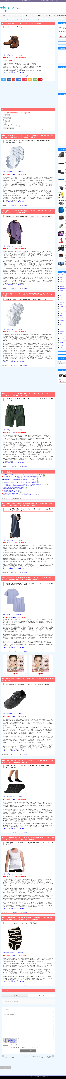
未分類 (61, 274)
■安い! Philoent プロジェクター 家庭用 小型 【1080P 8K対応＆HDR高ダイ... (19, 478)
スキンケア (62, 308)
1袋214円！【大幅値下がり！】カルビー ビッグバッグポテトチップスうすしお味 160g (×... (23, 474)
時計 (61, 327)
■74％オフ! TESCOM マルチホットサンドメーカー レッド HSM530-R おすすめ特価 (15, 1057)
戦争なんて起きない (9, 124)
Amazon (13, 57)
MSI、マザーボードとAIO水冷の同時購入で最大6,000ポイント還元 (17, 485)
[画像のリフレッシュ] (18, 1039)
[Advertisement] (28, 94)
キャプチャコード (12, 1044)
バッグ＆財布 (63, 317)
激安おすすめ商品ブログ (40, 130)
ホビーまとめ (63, 295)
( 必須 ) (5, 1009)
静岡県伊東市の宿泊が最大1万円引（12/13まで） (14, 488)
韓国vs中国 (7, 120)
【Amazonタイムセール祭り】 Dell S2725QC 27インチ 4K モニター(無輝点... (20, 481)
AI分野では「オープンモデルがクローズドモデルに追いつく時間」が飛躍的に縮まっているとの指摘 (25, 484)
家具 (61, 304)
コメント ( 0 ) (41, 995)
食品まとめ (62, 299)
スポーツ (62, 313)
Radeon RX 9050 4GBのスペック (10, 490)
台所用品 (62, 302)
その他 (61, 345)
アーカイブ (60, 361)
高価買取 (62, 342)
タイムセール (63, 340)
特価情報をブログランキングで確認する (14, 55)
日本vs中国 (7, 115)
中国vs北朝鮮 (7, 118)
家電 (61, 277)
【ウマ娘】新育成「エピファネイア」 (11, 491)
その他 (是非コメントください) (12, 126)
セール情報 (62, 338)
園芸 (61, 324)
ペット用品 (62, 336)
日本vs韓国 (7, 114)
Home (4, 19)
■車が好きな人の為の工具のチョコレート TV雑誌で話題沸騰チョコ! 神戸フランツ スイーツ (41, 1057)
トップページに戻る (6, 1067)
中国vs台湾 (7, 121)
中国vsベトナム (8, 123)
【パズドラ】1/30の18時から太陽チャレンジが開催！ (14, 493)
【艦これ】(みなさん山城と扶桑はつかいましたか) (14, 487)
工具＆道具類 (63, 322)
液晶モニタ (62, 286)
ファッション (9, 19)
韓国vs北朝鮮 (7, 117)
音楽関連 (62, 320)
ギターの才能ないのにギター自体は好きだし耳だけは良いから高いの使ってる (20, 494)
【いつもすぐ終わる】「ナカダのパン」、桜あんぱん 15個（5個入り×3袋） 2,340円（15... (23, 476)
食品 (61, 297)
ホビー (61, 293)
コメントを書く (25, 76)
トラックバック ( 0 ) (15, 995)
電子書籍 (62, 331)
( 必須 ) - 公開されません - (10, 1014)
